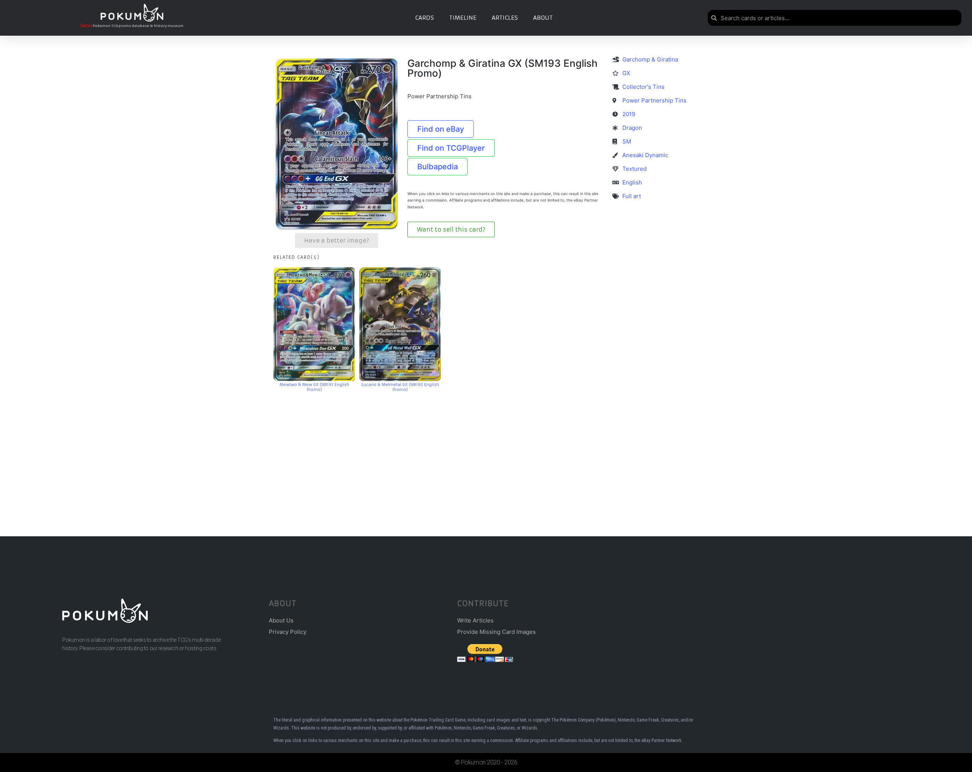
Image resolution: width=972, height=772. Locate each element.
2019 (628, 114)
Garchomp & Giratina (650, 59)
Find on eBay (440, 129)
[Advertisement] (486, 453)
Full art (631, 196)
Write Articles (475, 620)
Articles (505, 17)
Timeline (463, 17)
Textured (634, 168)
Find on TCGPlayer (451, 148)
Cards (424, 17)
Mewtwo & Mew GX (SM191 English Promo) (314, 387)
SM (626, 141)
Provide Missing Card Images (496, 631)
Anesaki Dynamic (645, 155)
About (543, 17)
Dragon (632, 127)
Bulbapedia (437, 166)
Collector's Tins (643, 86)
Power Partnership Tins (654, 100)
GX (626, 73)
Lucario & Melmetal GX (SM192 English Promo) (400, 387)
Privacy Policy (287, 631)
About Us (281, 620)
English (632, 182)
